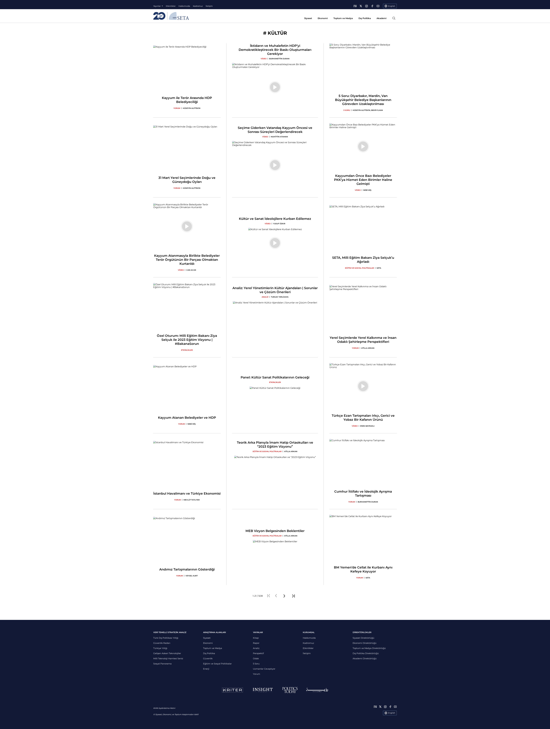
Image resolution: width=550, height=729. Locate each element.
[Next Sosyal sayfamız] (355, 6)
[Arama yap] (394, 18)
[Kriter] (232, 690)
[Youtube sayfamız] (378, 6)
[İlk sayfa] (269, 596)
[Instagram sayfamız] (366, 6)
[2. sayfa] (284, 596)
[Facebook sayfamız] (372, 6)
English (391, 713)
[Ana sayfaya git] (171, 16)
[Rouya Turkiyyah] (317, 690)
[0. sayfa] (276, 596)
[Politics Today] (290, 690)
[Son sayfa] (293, 596)
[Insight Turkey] (263, 690)
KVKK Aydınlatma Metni (164, 708)
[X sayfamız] (361, 6)
